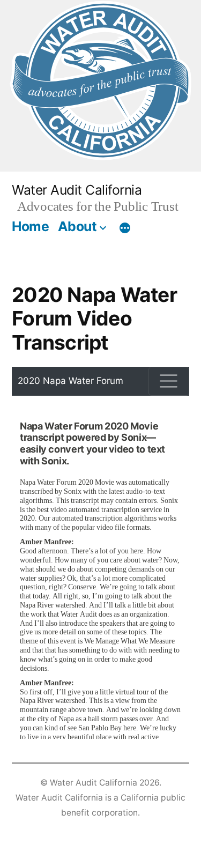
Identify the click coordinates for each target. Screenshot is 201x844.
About (77, 226)
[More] (124, 228)
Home (30, 226)
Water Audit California (77, 190)
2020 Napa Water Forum (70, 380)
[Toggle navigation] (168, 381)
